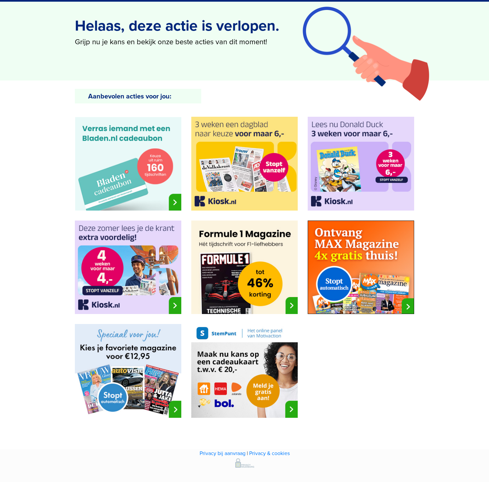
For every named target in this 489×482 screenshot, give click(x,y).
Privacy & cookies (269, 453)
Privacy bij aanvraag (222, 453)
